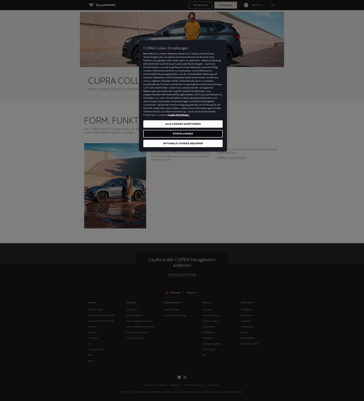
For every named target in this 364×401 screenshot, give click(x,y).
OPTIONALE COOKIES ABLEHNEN (183, 143)
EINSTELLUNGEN (183, 133)
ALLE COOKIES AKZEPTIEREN (183, 124)
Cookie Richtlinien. (178, 115)
